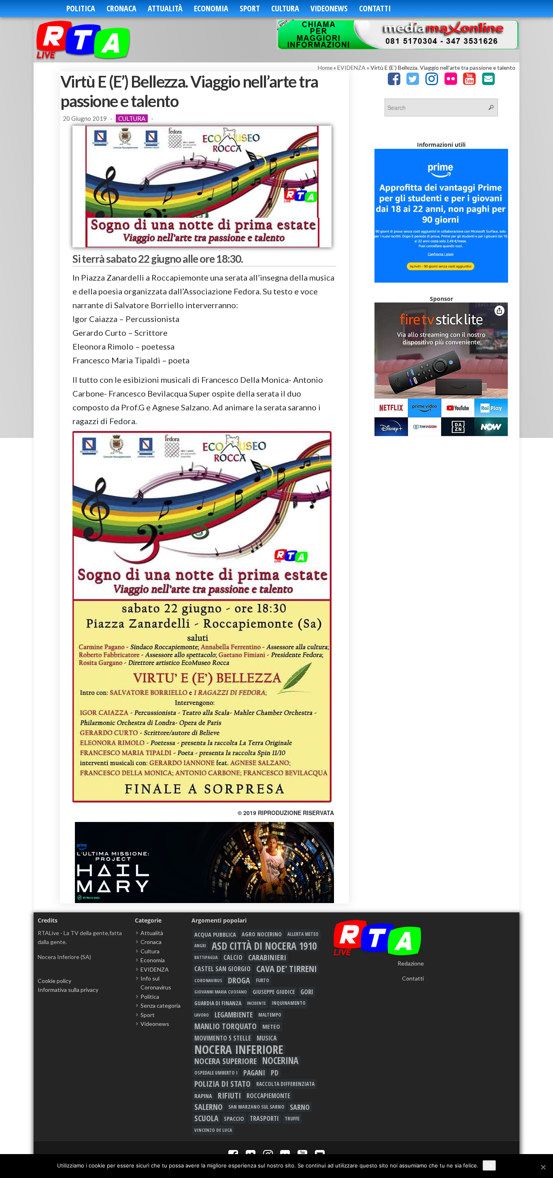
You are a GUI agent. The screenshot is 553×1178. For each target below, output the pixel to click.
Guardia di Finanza (217, 1003)
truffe (292, 1118)
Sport (250, 8)
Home (325, 67)
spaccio (234, 1118)
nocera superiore (225, 1061)
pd (275, 1072)
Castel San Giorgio (222, 968)
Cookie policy (54, 980)
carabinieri (267, 957)
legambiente (234, 1014)
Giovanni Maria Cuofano (220, 992)
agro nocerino (262, 934)
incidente (256, 1003)
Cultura (285, 8)
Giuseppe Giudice (274, 992)
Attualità (165, 8)
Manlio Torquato (225, 1026)
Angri (200, 945)
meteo (271, 1026)
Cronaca (121, 8)
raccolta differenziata (285, 1084)
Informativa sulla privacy (68, 989)
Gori (306, 991)
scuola (206, 1118)
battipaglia (206, 957)
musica (266, 1038)
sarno (300, 1107)
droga (239, 980)
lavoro (201, 1015)
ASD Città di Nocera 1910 (264, 946)
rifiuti (229, 1096)
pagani (254, 1072)
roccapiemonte (268, 1096)
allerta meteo (303, 934)
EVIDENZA (351, 67)
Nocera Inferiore (238, 1049)
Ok (489, 1165)
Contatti (375, 8)
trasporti (264, 1118)
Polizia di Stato (222, 1084)
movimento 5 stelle (222, 1038)
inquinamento (289, 1003)
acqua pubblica (215, 934)
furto (262, 980)
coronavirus (208, 980)
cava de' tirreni (286, 969)
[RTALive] (95, 39)
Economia (211, 8)
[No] (543, 1167)
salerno (208, 1107)
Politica (80, 8)
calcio (232, 957)
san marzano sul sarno (256, 1106)
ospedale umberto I (216, 1072)
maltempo (269, 1014)
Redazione (411, 963)
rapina (203, 1096)
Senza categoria (160, 1005)
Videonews (329, 8)
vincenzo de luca (213, 1130)
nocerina (280, 1061)
